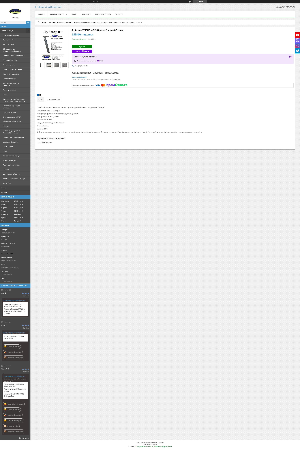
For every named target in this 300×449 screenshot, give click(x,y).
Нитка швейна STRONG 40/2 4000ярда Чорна (14, 385)
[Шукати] (28, 22)
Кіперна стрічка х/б (10, 112)
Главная (41, 14)
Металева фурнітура (11, 142)
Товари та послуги (48, 22)
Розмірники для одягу (11, 156)
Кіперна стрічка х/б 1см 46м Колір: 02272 (14, 338)
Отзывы (4, 192)
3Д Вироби (7, 183)
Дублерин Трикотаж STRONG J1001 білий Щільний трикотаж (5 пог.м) (15, 311)
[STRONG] (15, 11)
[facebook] (38, 95)
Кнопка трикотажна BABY (12, 69)
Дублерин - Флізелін (10, 40)
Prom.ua (161, 442)
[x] (40, 95)
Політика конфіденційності (163, 447)
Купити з (78, 51)
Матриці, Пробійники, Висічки (14, 56)
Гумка (5, 94)
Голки (5, 151)
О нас (3, 188)
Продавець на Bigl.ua (150, 444)
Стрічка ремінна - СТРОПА (12, 117)
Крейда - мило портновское (13, 137)
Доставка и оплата (103, 14)
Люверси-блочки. (9, 79)
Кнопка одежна (9, 65)
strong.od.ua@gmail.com (10, 267)
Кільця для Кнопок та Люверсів (11, 84)
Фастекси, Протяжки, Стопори (14, 179)
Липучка (6, 126)
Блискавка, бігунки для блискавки (11, 107)
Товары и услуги (7, 31)
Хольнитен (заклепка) (11, 74)
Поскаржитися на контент (144, 447)
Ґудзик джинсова (9, 90)
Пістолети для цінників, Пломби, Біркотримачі (11, 132)
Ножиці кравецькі (9, 160)
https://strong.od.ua (8, 260)
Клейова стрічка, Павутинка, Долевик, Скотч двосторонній (14, 100)
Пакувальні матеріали (11, 165)
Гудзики (6, 169)
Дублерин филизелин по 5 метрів (86, 22)
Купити (82, 47)
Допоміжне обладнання (12, 122)
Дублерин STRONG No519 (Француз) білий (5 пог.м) (13, 305)
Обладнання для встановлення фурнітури (12, 50)
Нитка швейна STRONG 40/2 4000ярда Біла (14, 395)
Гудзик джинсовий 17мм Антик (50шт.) (15, 390)
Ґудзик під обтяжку (10, 60)
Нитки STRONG (8, 44)
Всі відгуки (23, 438)
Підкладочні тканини (11, 35)
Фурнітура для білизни (11, 174)
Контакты (86, 14)
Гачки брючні (8, 147)
